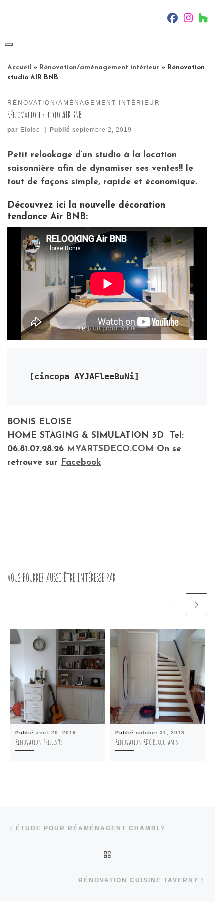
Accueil (20, 67)
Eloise (30, 129)
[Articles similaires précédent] (173, 604)
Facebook (81, 462)
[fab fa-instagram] (188, 20)
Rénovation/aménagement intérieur (100, 67)
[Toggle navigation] (9, 44)
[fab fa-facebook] (173, 20)
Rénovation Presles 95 (39, 742)
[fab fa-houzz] (203, 20)
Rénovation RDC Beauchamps (147, 742)
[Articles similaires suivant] (197, 604)
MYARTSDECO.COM (109, 449)
